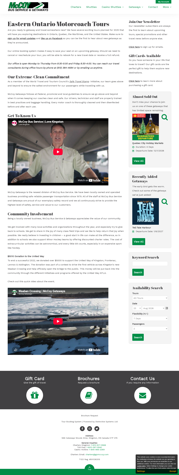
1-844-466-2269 (97, 449)
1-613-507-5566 (98, 445)
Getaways (135, 6)
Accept (172, 471)
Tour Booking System (71, 421)
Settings (141, 471)
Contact (153, 6)
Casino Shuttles (111, 6)
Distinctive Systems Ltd (106, 421)
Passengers (138, 324)
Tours (135, 293)
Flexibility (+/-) (140, 313)
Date (134, 303)
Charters (76, 6)
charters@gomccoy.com (97, 454)
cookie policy (141, 466)
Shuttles (91, 6)
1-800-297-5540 (94, 447)
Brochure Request (89, 415)
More (166, 6)
